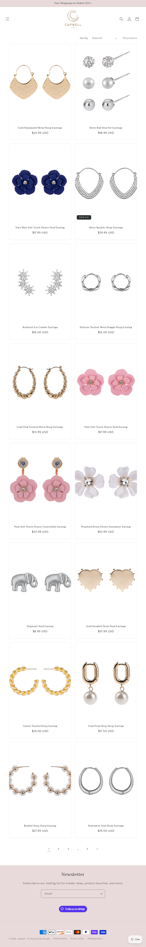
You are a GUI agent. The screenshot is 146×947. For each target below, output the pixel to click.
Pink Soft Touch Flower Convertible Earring (40, 526)
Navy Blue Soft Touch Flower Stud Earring (40, 227)
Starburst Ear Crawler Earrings (40, 327)
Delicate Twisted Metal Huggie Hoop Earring (106, 327)
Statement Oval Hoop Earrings (106, 825)
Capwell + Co (23, 939)
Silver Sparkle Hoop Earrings (106, 227)
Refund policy (60, 939)
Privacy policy (77, 939)
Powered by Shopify (40, 939)
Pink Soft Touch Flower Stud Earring (105, 427)
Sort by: (84, 38)
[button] (7, 19)
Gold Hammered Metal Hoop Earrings (40, 128)
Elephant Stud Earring (40, 626)
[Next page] (97, 849)
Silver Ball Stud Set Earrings (106, 128)
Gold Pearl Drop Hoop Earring (106, 726)
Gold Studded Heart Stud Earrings (106, 626)
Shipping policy (95, 939)
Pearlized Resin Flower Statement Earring (106, 526)
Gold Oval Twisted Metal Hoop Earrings (40, 427)
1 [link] (48, 849)
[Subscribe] (101, 894)
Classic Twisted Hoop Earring (40, 726)
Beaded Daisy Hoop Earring (40, 825)
